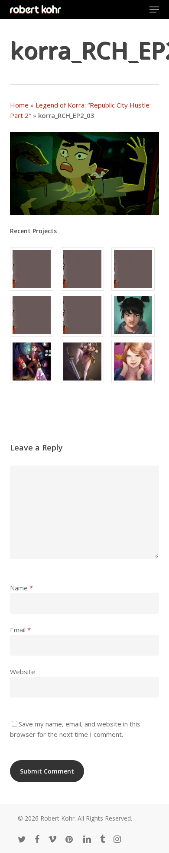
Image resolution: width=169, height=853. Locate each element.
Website (22, 671)
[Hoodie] (135, 315)
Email (20, 629)
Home (19, 105)
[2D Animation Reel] (135, 269)
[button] (154, 9)
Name (21, 587)
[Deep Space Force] (34, 361)
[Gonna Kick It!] (84, 361)
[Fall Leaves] (135, 361)
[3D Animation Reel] (84, 269)
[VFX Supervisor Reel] (34, 269)
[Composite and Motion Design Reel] (84, 315)
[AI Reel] (34, 315)
